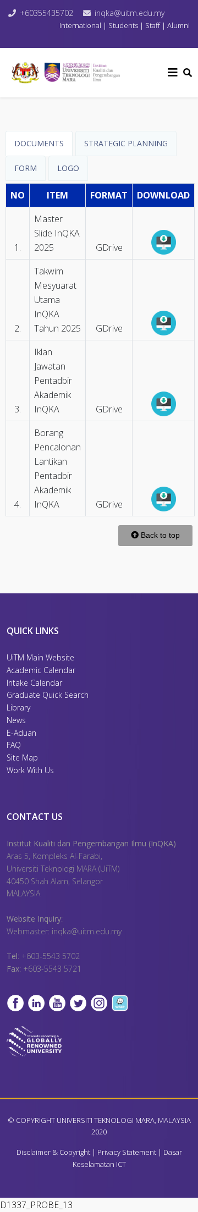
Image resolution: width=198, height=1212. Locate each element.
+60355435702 (46, 13)
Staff (152, 25)
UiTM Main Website (40, 657)
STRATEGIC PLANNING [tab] (126, 143)
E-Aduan (21, 733)
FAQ (14, 745)
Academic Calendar (41, 670)
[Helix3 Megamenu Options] (173, 72)
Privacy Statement (126, 1152)
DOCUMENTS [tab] (39, 143)
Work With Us (30, 770)
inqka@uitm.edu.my (129, 13)
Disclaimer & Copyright (53, 1152)
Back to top (159, 535)
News (16, 720)
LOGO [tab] (68, 168)
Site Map (22, 757)
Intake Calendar (34, 682)
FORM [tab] (25, 168)
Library (18, 707)
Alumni (178, 25)
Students (123, 25)
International (81, 25)
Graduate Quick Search (48, 695)
